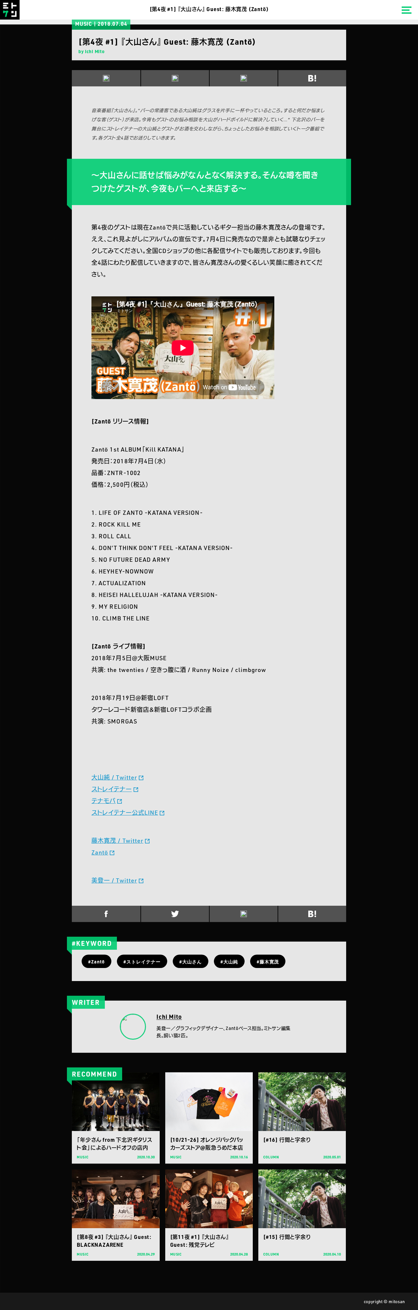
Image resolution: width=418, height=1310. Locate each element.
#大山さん (190, 962)
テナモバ (103, 801)
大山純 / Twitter (114, 777)
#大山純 (229, 962)
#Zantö (96, 962)
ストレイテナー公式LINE (124, 812)
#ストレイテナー (142, 962)
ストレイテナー (111, 789)
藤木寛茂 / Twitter (117, 840)
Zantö (99, 852)
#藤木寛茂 (268, 962)
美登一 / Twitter (114, 880)
